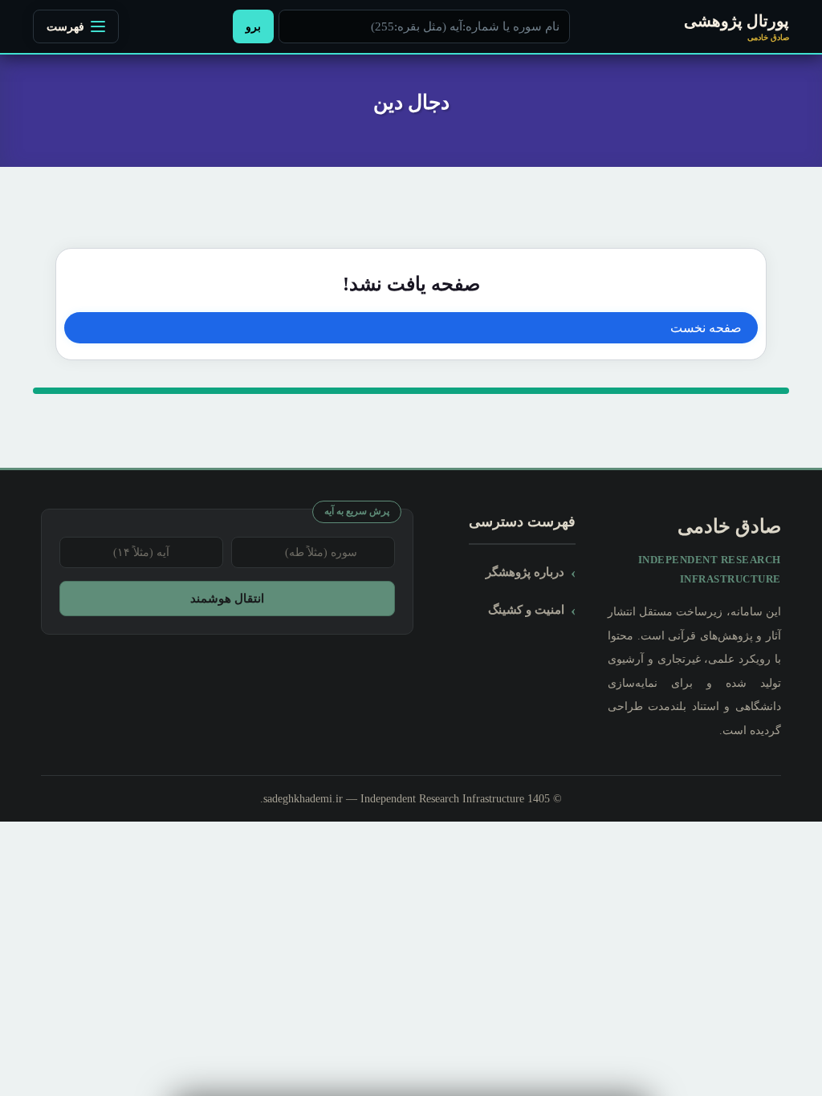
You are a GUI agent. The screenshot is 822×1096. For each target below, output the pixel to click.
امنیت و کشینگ (526, 609)
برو (253, 26)
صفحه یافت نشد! (411, 284)
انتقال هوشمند (227, 598)
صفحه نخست (706, 328)
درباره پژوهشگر (525, 571)
